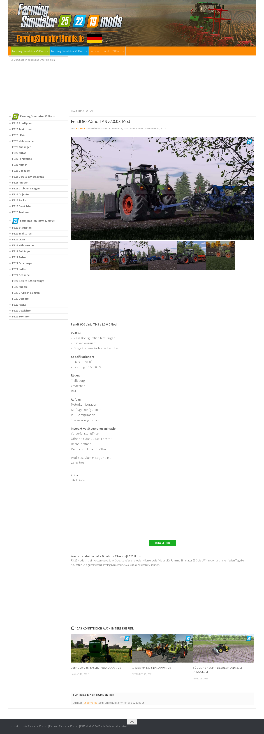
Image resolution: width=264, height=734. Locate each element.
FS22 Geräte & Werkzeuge (28, 281)
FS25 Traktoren (22, 129)
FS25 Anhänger (21, 147)
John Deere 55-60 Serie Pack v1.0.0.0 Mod (96, 668)
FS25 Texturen (21, 212)
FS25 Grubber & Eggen (26, 188)
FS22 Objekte (20, 298)
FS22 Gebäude (21, 275)
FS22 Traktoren (82, 110)
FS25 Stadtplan (22, 123)
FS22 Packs (19, 304)
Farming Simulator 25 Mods (29, 51)
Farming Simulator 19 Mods (105, 51)
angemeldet (91, 702)
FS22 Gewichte (21, 310)
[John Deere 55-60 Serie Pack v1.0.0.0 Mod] (101, 648)
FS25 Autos (19, 153)
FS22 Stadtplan (22, 227)
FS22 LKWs (18, 239)
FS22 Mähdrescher (23, 245)
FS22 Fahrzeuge (22, 263)
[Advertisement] (162, 81)
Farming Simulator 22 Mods (68, 51)
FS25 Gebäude (21, 170)
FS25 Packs (19, 200)
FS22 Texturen (21, 316)
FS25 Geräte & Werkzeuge (28, 176)
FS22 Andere (19, 287)
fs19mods (82, 128)
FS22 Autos (19, 257)
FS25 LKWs (18, 135)
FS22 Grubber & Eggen (26, 292)
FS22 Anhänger (21, 251)
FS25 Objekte (20, 194)
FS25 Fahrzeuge (22, 159)
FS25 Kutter (19, 164)
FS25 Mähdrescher (23, 141)
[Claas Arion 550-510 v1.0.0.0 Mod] (162, 648)
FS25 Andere (19, 182)
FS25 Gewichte (21, 206)
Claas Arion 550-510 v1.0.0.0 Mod (151, 668)
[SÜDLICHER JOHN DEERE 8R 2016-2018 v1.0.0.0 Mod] (223, 648)
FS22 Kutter (19, 269)
